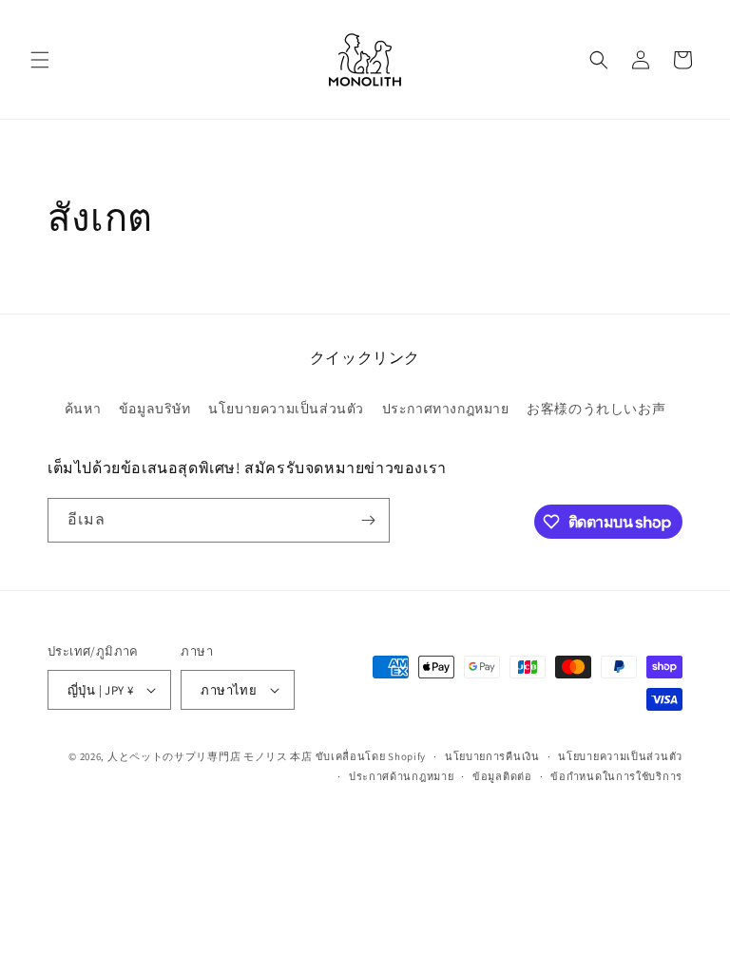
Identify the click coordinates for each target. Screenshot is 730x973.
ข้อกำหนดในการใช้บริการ (616, 776)
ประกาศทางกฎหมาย (445, 408)
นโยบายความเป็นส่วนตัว (286, 408)
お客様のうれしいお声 (596, 408)
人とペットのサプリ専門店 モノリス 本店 (210, 756)
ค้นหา (83, 408)
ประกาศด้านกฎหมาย (401, 776)
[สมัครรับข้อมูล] (368, 520)
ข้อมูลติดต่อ (502, 776)
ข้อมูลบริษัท (155, 408)
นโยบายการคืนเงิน (492, 756)
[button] (40, 60)
